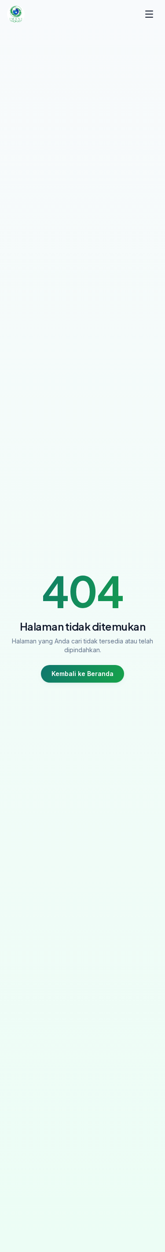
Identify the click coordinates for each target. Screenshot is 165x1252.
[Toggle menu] (149, 14)
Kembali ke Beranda (82, 673)
